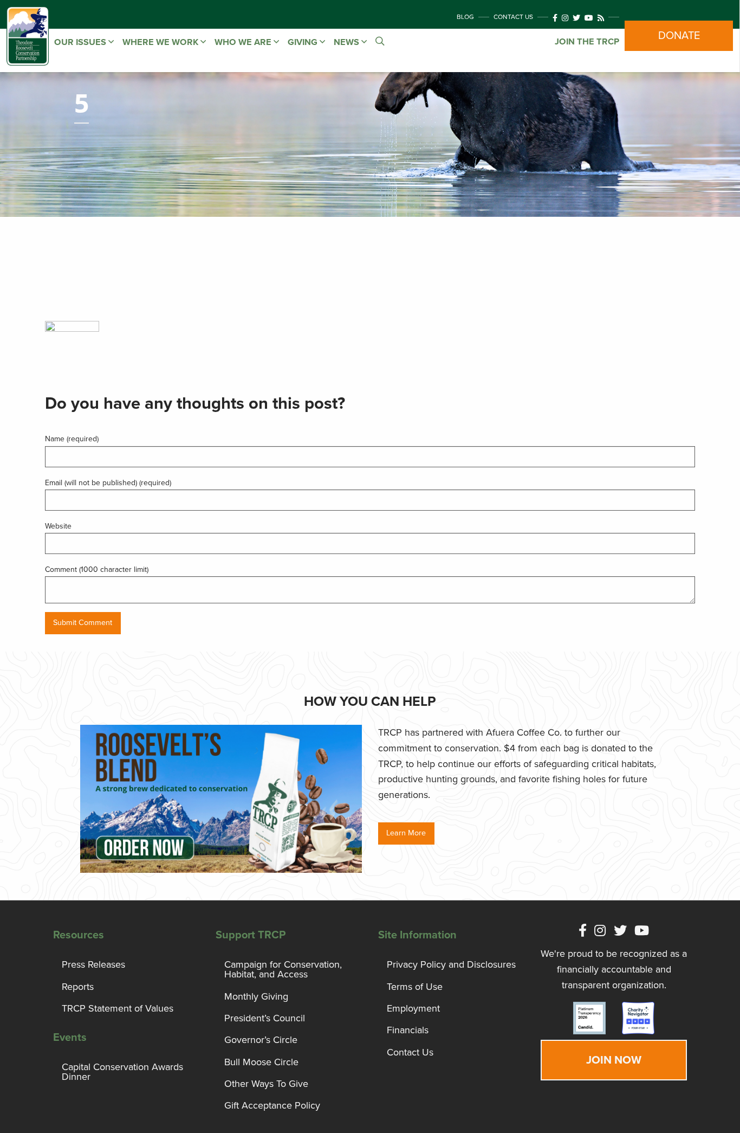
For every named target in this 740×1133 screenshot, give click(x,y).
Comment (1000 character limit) (96, 569)
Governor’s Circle (260, 1040)
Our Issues (81, 42)
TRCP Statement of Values (117, 1008)
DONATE (679, 35)
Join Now (613, 1060)
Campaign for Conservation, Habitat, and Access (283, 969)
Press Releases (93, 964)
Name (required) (72, 438)
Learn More (406, 833)
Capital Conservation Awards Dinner (122, 1072)
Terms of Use (415, 987)
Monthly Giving (256, 996)
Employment (413, 1008)
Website (58, 526)
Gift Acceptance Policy (272, 1105)
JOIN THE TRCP (587, 41)
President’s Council (264, 1018)
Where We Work (161, 42)
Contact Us (513, 17)
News (347, 42)
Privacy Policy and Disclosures (451, 964)
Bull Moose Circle (261, 1062)
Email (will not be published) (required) (108, 482)
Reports (78, 987)
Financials (408, 1030)
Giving (304, 42)
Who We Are (244, 42)
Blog (465, 17)
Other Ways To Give (266, 1084)
